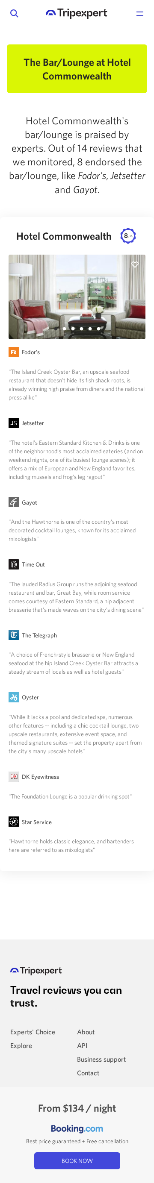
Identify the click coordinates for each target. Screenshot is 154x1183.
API (82, 1045)
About (86, 1032)
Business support (101, 1059)
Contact (88, 1073)
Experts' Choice (32, 1032)
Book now (77, 1160)
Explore (21, 1045)
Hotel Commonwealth (74, 236)
